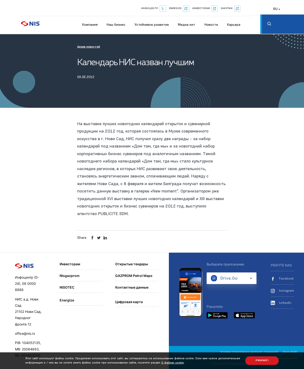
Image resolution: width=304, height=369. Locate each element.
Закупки (227, 8)
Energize (175, 8)
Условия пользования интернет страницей (249, 352)
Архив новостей (88, 46)
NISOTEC (67, 287)
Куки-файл (290, 352)
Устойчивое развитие (152, 25)
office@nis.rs (25, 333)
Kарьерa (233, 25)
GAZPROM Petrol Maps (133, 275)
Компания (90, 25)
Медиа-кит (186, 25)
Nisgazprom (70, 275)
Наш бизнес (116, 25)
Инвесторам (201, 8)
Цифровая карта (129, 302)
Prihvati (262, 360)
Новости (211, 25)
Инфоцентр (149, 8)
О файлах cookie (172, 362)
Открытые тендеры (131, 264)
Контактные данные (131, 287)
